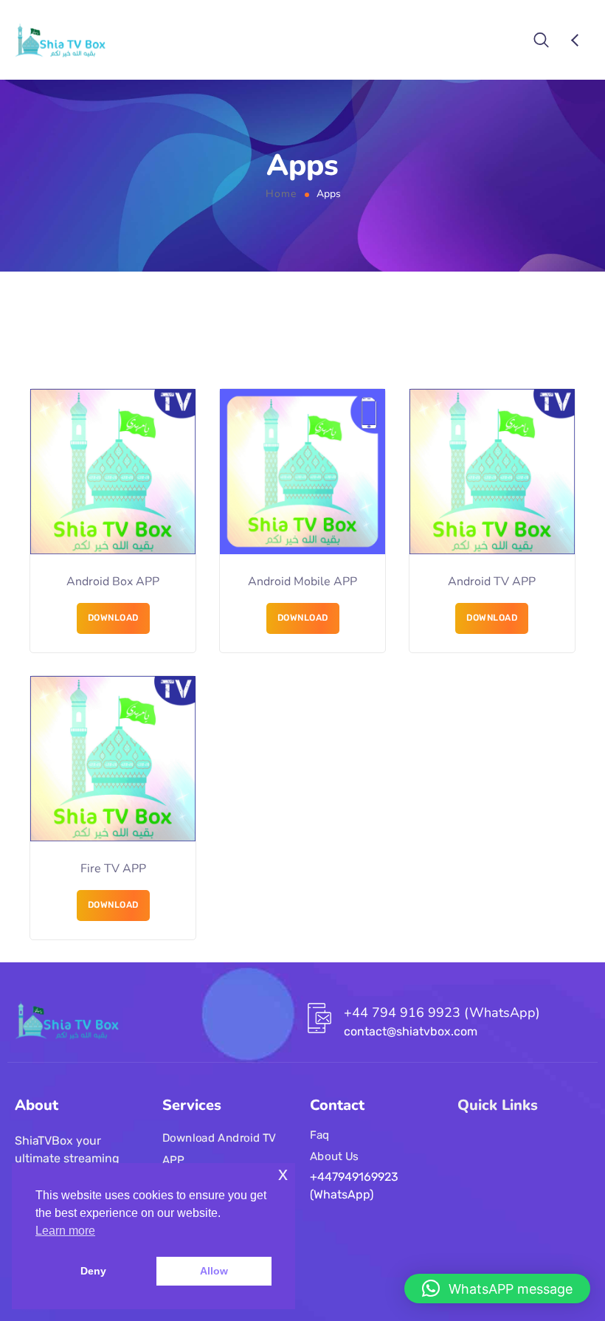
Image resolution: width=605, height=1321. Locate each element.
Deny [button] (93, 1271)
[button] (497, 1288)
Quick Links (497, 1105)
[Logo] (60, 40)
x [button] (283, 1174)
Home (281, 194)
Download (113, 618)
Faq (320, 1134)
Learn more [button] (65, 1230)
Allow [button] (214, 1271)
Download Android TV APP (219, 1149)
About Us (334, 1155)
